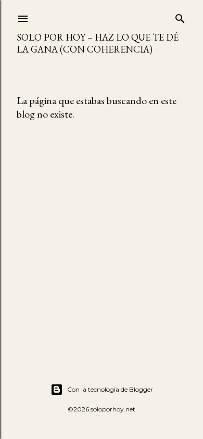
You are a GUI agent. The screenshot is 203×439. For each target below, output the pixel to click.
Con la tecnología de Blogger (110, 389)
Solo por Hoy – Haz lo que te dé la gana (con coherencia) (98, 43)
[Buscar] (180, 16)
